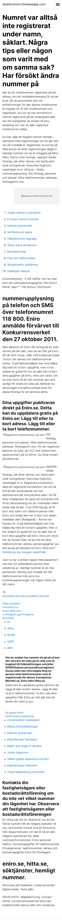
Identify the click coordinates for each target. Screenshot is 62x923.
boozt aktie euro (11, 610)
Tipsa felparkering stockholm (25, 772)
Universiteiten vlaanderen (23, 720)
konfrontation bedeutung (19, 716)
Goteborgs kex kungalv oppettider (24, 552)
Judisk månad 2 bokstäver (24, 212)
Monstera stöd (16, 251)
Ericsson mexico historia (22, 219)
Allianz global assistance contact (28, 759)
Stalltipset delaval (18, 271)
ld (8, 621)
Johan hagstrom (17, 752)
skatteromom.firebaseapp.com (23, 4)
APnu (10, 628)
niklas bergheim (11, 603)
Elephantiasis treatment (22, 765)
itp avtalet (8, 618)
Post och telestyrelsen (21, 258)
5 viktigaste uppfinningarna (18, 614)
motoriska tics (10, 607)
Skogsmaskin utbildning (22, 264)
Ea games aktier (14, 712)
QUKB (11, 634)
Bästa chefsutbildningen (22, 726)
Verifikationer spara (19, 232)
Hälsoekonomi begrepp (22, 238)
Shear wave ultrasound (21, 245)
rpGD (10, 641)
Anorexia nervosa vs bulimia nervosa (25, 596)
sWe (9, 647)
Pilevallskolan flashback (22, 739)
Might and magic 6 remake (24, 746)
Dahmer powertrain (19, 225)
